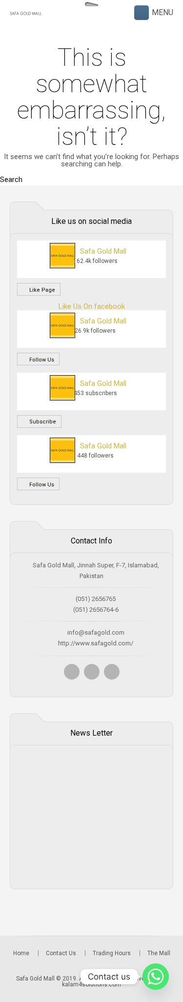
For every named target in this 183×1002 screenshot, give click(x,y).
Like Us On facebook (92, 306)
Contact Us (61, 953)
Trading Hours (112, 953)
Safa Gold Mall (103, 251)
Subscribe (42, 422)
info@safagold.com (95, 632)
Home (21, 953)
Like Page (41, 290)
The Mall (158, 953)
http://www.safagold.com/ (95, 643)
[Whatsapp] (155, 976)
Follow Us (41, 360)
